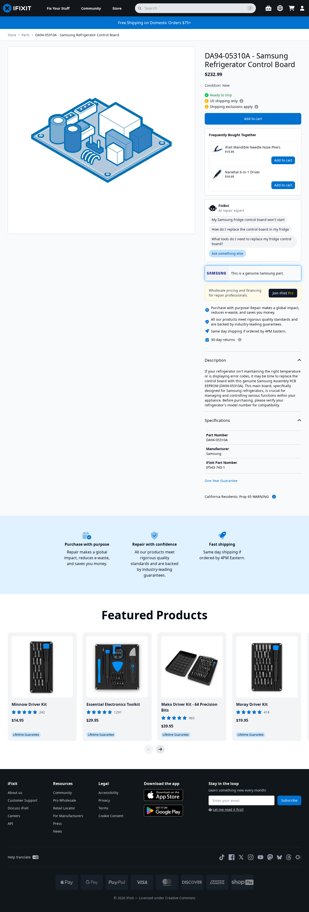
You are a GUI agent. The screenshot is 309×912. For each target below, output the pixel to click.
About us (15, 792)
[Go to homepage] (19, 8)
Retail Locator (64, 808)
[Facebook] (231, 857)
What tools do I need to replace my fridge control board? (251, 241)
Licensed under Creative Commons (167, 898)
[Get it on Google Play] (163, 810)
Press (57, 823)
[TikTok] (222, 857)
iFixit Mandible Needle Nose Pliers (253, 147)
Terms (103, 808)
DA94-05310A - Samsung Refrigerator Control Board (77, 35)
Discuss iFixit (18, 808)
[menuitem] (58, 8)
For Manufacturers (68, 815)
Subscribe (289, 800)
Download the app (161, 783)
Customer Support (22, 800)
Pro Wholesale (64, 800)
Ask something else (227, 253)
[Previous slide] (148, 749)
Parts (25, 35)
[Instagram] (251, 857)
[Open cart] (291, 8)
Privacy (104, 800)
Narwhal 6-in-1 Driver (242, 172)
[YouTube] (260, 857)
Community (62, 792)
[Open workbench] (268, 8)
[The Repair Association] (298, 857)
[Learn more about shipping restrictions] (241, 101)
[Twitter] (241, 857)
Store (12, 35)
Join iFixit (283, 293)
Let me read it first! (228, 809)
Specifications (217, 420)
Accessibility (108, 792)
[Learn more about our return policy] (240, 340)
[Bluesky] (279, 857)
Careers (14, 815)
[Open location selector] (280, 8)
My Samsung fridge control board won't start (248, 219)
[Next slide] (160, 749)
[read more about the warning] (274, 497)
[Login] (302, 8)
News (57, 831)
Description (215, 360)
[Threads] (289, 857)
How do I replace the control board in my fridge (250, 229)
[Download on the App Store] (163, 795)
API (10, 823)
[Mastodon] (270, 857)
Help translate (19, 857)
